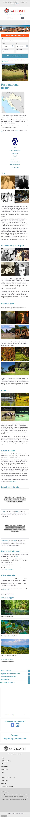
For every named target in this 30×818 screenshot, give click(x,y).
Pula (2, 132)
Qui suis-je (22, 14)
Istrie (17, 130)
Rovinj (14, 540)
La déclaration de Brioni (15, 150)
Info (3, 758)
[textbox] (15, 41)
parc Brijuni (13, 481)
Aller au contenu (4, 816)
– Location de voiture (7, 682)
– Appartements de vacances (10, 674)
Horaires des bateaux (15, 164)
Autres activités (15, 159)
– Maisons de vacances (8, 676)
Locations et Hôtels (15, 161)
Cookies (17, 3)
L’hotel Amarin (4, 540)
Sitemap (8, 14)
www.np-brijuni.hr (9, 569)
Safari (15, 156)
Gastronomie (5, 769)
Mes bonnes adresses (15, 14)
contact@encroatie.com (16, 754)
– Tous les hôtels (6, 671)
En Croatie (4, 60)
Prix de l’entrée (15, 167)
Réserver (4, 763)
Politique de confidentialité (8, 777)
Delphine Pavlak (10, 594)
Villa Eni (4, 511)
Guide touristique (12, 60)
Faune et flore (15, 153)
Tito (15, 147)
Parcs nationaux (20, 60)
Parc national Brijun (11, 714)
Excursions (5, 766)
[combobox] (15, 40)
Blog (3, 772)
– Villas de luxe (5, 679)
